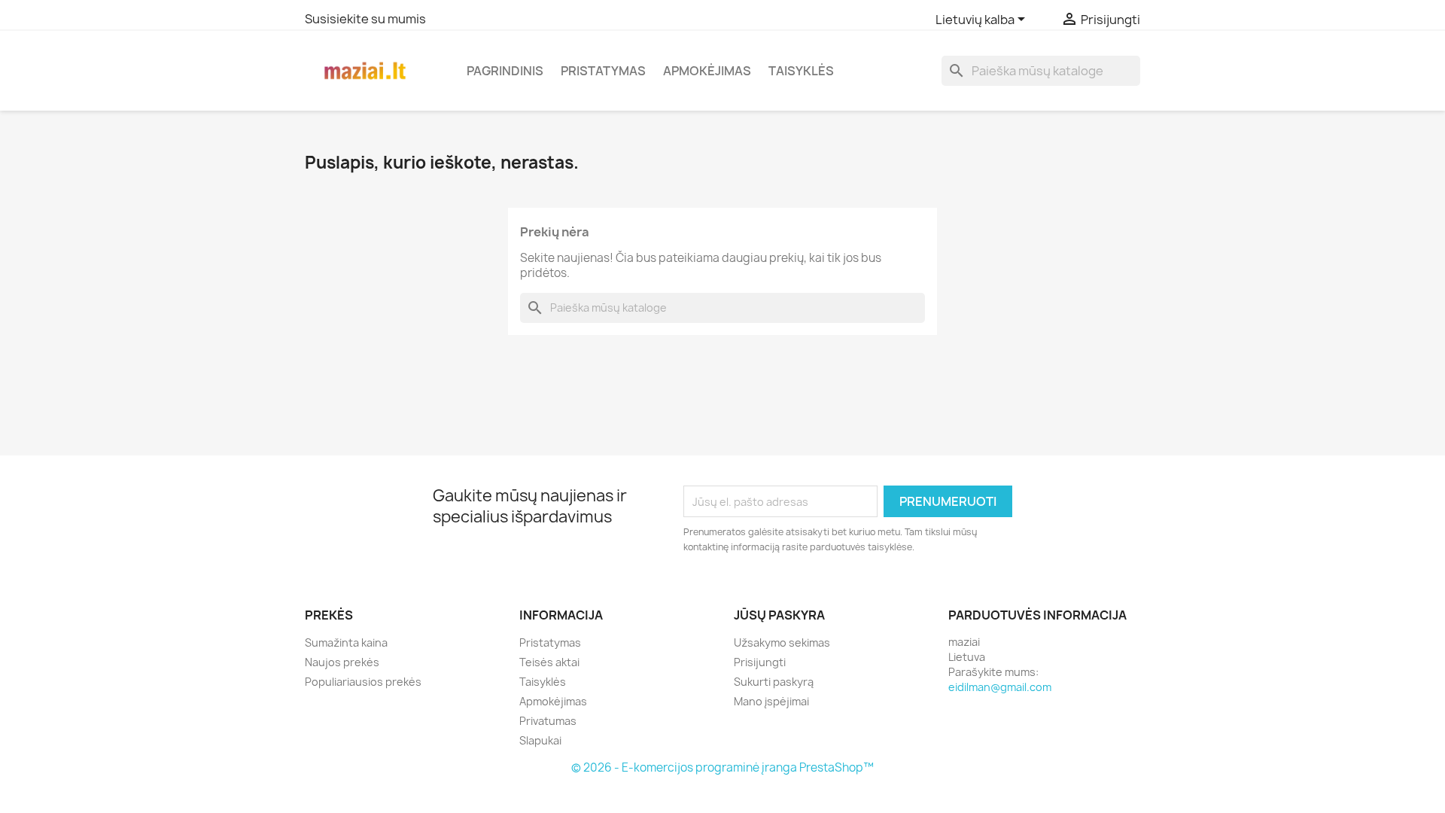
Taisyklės (801, 70)
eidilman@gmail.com (999, 687)
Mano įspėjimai (771, 701)
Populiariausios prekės (363, 681)
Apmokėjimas (707, 70)
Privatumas (547, 721)
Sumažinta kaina (346, 642)
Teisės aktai (549, 662)
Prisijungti (760, 662)
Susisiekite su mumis (365, 19)
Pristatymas (603, 70)
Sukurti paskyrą (774, 681)
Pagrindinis (505, 70)
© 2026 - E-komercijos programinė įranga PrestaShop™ (722, 767)
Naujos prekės (342, 662)
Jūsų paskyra (779, 615)
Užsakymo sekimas (782, 642)
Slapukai (540, 740)
